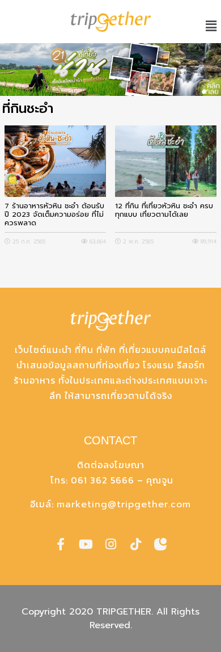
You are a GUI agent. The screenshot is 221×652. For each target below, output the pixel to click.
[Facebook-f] (60, 544)
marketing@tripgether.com (124, 504)
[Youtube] (85, 544)
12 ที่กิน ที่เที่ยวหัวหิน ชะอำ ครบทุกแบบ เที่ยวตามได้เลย (164, 210)
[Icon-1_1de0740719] (160, 544)
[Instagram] (110, 544)
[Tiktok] (135, 544)
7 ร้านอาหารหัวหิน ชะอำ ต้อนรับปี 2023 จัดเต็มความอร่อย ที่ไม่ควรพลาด (54, 214)
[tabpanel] (110, 69)
